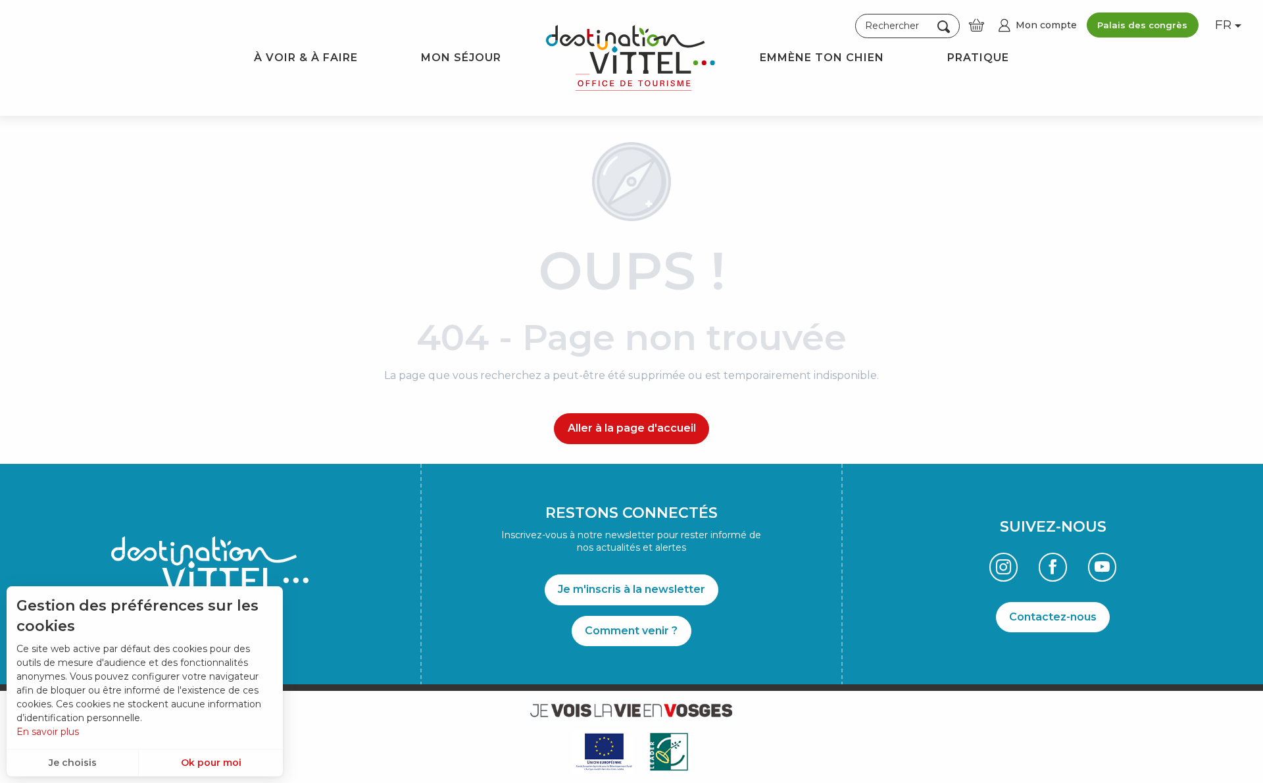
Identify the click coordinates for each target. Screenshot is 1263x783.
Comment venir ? (631, 630)
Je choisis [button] (73, 763)
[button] (907, 26)
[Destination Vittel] (630, 58)
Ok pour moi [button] (211, 763)
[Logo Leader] (669, 751)
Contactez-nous (1053, 617)
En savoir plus (47, 732)
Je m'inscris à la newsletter (631, 589)
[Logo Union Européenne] (603, 751)
